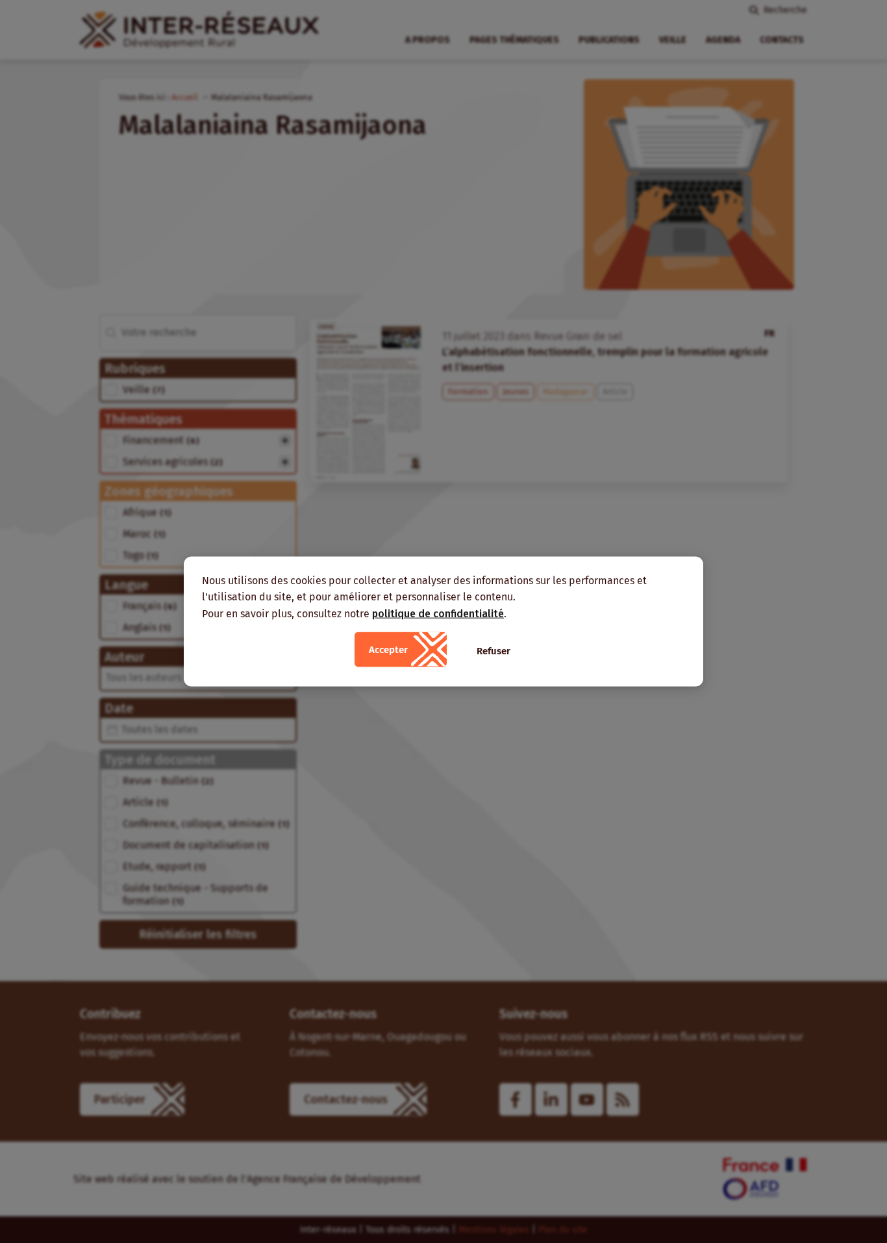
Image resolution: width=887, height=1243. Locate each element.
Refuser (493, 651)
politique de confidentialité (438, 613)
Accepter (388, 650)
